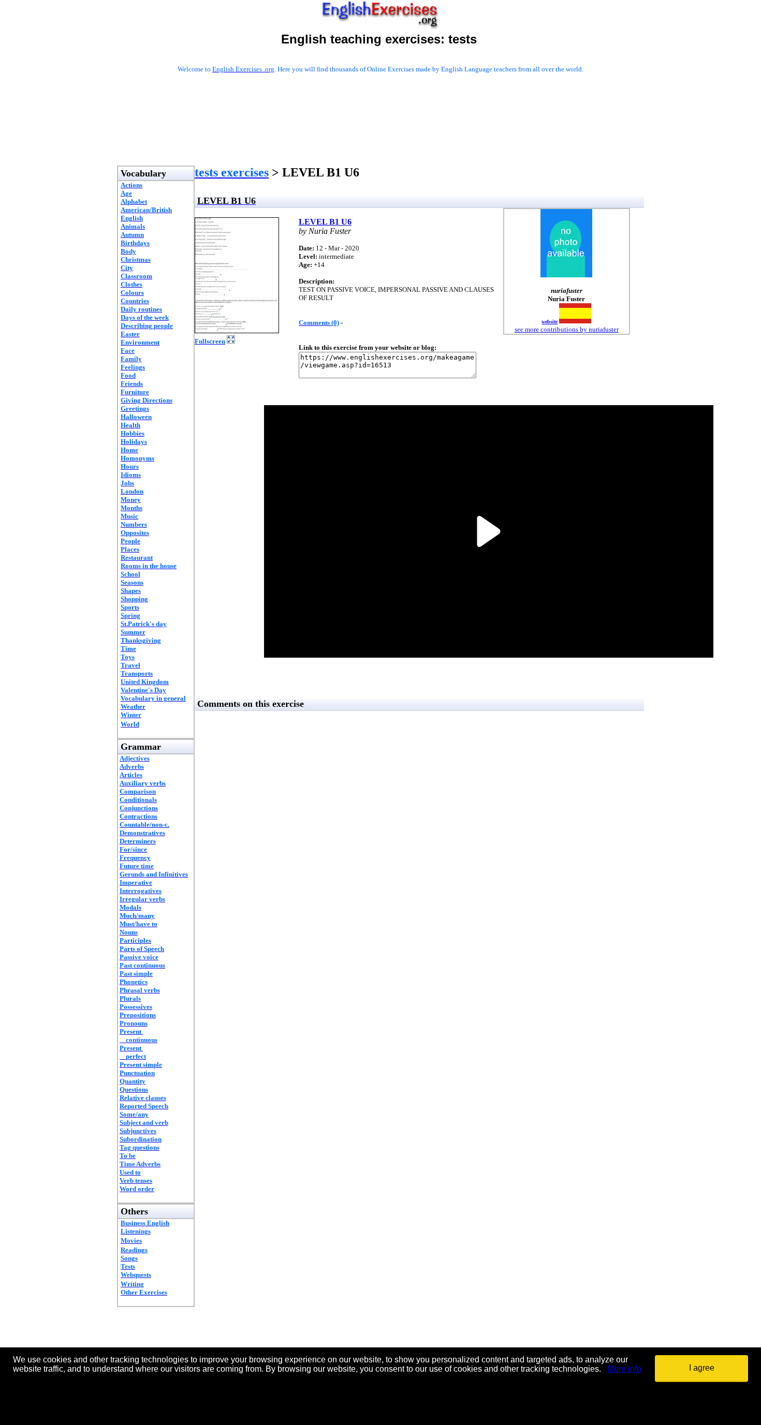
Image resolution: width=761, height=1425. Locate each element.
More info (624, 1368)
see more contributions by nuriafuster (567, 329)
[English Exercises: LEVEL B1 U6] (237, 330)
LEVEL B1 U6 (325, 221)
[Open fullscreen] (231, 340)
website (550, 321)
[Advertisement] (380, 133)
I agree (701, 1367)
